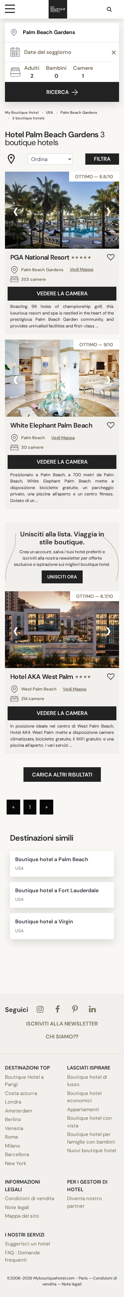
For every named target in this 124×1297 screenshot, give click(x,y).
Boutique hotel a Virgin (44, 921)
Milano (12, 1146)
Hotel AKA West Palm (50, 676)
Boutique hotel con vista (89, 1122)
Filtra (102, 158)
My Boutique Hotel (22, 112)
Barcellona (17, 1154)
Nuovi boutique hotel (91, 1150)
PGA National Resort (50, 257)
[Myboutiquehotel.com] (58, 9)
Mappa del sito (22, 1216)
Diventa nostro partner (84, 1202)
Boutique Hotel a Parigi (24, 1081)
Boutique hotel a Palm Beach (51, 859)
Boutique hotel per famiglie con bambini (91, 1138)
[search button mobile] (110, 9)
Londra (13, 1102)
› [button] (108, 211)
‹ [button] (16, 211)
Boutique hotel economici (84, 1097)
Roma (11, 1137)
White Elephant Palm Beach (51, 425)
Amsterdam (18, 1111)
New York (15, 1163)
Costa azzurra (21, 1093)
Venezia (14, 1128)
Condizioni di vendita (29, 1198)
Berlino (13, 1119)
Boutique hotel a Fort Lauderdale (57, 890)
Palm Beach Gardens (79, 112)
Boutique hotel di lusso (87, 1081)
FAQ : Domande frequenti (22, 1256)
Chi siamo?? (62, 1036)
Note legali (17, 1207)
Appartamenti (83, 1109)
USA (49, 112)
